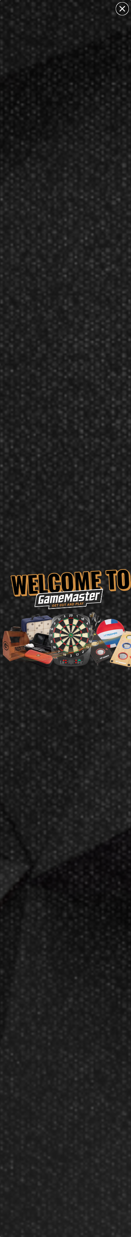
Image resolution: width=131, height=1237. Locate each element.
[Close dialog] (122, 9)
